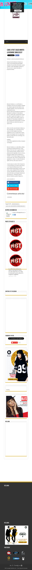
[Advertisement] (16, 28)
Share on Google (13, 188)
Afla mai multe (17, 9)
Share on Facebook (14, 182)
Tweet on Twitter (13, 185)
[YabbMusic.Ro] (16, 17)
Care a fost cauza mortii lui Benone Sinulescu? (15, 206)
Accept (18, 10)
